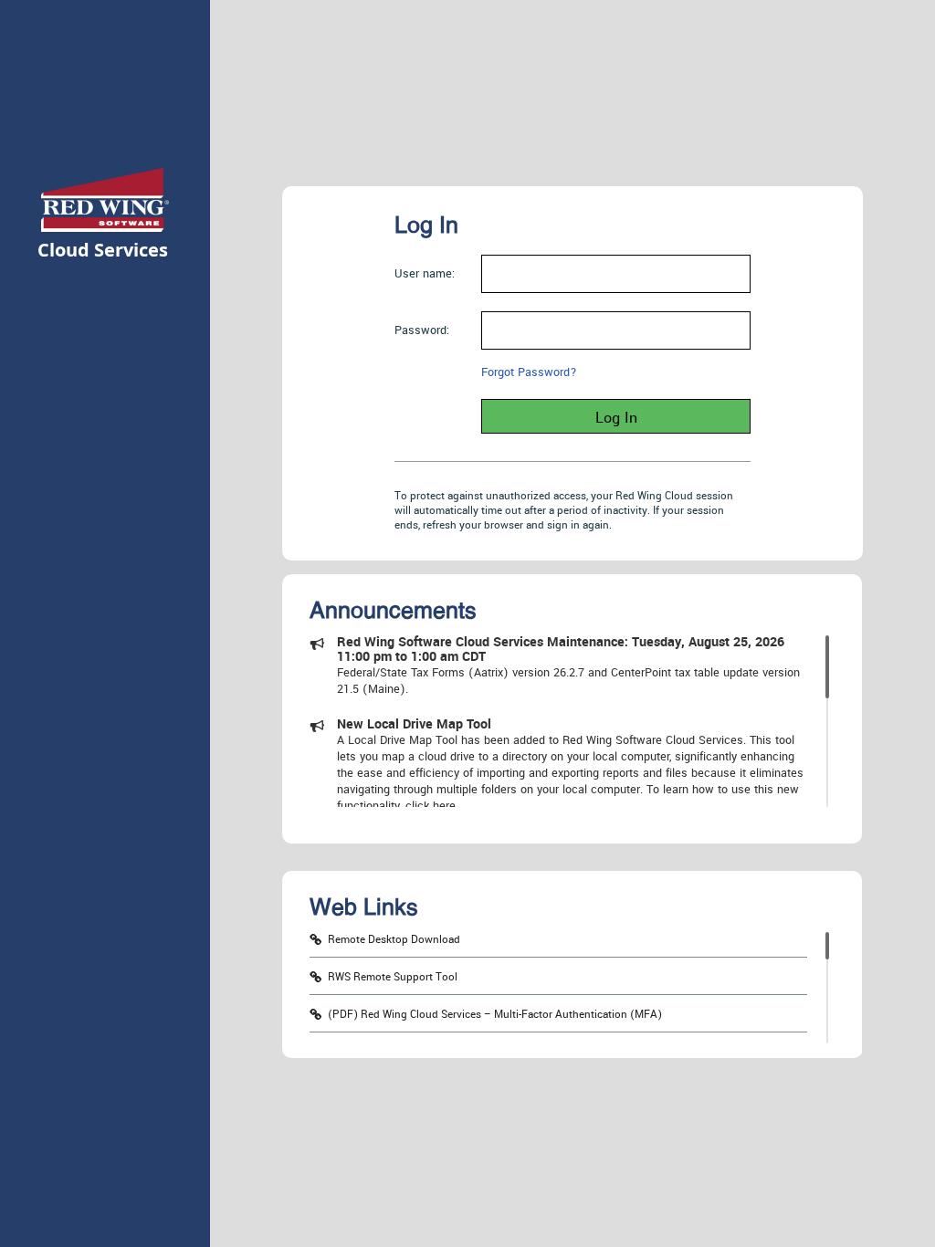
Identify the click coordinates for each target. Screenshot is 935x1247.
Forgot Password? (529, 372)
